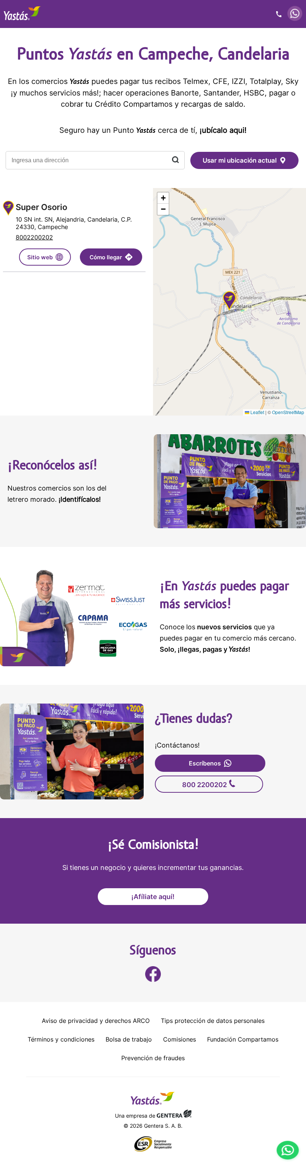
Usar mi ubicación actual (240, 160)
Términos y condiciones (61, 1039)
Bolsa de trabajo (129, 1039)
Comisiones (179, 1039)
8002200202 (34, 237)
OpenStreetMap (288, 412)
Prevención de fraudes (153, 1058)
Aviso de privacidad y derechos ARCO (96, 1020)
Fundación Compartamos (242, 1039)
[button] (229, 301)
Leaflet (256, 412)
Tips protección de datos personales (213, 1020)
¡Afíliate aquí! (153, 897)
